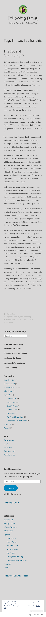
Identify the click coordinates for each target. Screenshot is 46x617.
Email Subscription (12, 469)
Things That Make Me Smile (17, 420)
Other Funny (8, 391)
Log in (6, 443)
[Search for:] (15, 335)
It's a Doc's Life (12, 406)
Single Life (7, 424)
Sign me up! (10, 488)
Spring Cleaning (10, 367)
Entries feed (8, 447)
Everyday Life (9, 380)
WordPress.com (9, 455)
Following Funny (23, 18)
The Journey (11, 413)
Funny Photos (12, 402)
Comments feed (9, 451)
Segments (9, 317)
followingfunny (11, 314)
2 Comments (10, 319)
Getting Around (9, 384)
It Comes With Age (10, 387)
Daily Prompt (11, 398)
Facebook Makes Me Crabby (15, 353)
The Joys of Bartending (22, 317)
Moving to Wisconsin (12, 348)
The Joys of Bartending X (14, 54)
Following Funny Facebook (16, 576)
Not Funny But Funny (12, 358)
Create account (9, 440)
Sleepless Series (12, 409)
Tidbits (6, 428)
